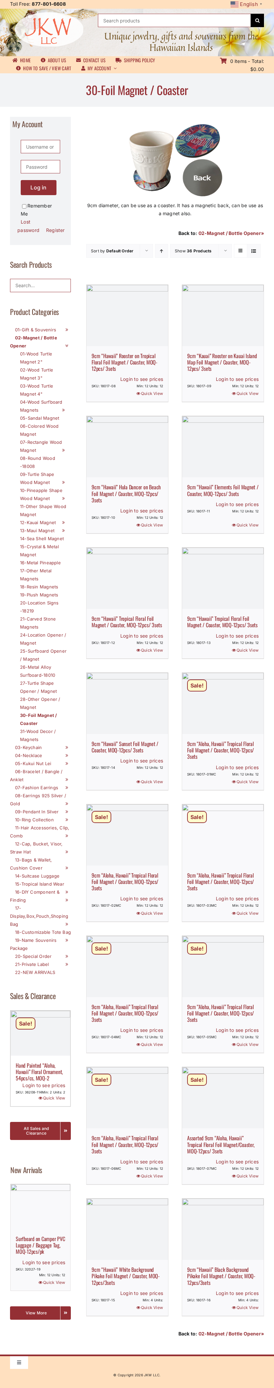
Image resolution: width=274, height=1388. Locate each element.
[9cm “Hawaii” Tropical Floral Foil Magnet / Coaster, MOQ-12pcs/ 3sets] (127, 578)
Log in (38, 187)
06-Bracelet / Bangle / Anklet (36, 775)
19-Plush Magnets (39, 594)
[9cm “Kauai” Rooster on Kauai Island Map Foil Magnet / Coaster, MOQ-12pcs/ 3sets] (223, 315)
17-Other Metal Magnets (35, 574)
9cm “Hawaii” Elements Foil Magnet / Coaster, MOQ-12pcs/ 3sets (223, 490)
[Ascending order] (161, 251)
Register (55, 230)
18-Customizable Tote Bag (43, 932)
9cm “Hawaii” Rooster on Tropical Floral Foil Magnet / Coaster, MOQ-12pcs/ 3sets (124, 362)
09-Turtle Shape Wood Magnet (37, 478)
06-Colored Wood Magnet (39, 430)
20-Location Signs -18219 (39, 607)
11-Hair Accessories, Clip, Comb (39, 831)
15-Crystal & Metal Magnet (39, 550)
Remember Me (36, 210)
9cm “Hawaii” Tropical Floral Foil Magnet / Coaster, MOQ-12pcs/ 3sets (127, 622)
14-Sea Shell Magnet (42, 538)
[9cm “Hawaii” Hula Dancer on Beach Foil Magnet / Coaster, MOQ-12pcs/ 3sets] (127, 446)
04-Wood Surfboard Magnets (41, 406)
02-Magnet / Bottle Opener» (231, 233)
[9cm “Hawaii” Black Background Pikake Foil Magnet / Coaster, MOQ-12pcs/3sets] (223, 1229)
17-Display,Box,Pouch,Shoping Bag (39, 916)
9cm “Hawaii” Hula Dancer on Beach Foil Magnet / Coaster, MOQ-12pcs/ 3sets (126, 493)
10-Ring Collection (34, 819)
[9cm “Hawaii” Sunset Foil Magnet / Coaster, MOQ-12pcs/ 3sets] (127, 703)
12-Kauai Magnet (38, 522)
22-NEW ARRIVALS (35, 972)
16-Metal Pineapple (40, 562)
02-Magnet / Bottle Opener (33, 341)
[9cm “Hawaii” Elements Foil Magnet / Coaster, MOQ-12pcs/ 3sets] (223, 446)
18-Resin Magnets (39, 586)
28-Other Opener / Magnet (40, 703)
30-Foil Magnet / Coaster (38, 719)
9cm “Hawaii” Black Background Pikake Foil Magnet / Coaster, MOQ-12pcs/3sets (221, 1275)
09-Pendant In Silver (36, 811)
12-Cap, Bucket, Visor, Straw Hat (36, 847)
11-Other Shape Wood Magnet (43, 510)
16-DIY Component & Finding (34, 896)
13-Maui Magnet (37, 530)
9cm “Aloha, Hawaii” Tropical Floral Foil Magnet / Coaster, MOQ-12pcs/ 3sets (220, 750)
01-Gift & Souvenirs (35, 329)
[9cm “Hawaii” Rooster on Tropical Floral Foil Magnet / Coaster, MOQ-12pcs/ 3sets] (127, 315)
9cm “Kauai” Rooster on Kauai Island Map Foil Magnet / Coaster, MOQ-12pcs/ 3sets (222, 362)
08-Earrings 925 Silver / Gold (38, 799)
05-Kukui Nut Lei (33, 763)
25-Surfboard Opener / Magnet (43, 655)
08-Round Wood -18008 (37, 462)
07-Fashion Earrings (36, 787)
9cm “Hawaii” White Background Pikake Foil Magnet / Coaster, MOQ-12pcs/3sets (126, 1275)
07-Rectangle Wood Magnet (41, 446)
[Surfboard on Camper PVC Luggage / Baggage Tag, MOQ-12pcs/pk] (40, 1206)
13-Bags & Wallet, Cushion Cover (31, 864)
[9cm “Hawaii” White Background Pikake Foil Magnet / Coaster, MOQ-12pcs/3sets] (127, 1229)
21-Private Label (32, 964)
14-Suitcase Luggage (37, 876)
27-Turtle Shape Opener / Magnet (38, 687)
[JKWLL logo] (49, 14)
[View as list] (253, 250)
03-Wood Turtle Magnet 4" (36, 390)
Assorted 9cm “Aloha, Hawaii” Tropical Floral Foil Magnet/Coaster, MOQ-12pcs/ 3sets (220, 1144)
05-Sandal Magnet (39, 418)
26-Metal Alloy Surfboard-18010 (37, 671)
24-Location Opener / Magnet (43, 639)
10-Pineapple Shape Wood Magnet (41, 494)
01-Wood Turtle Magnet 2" (36, 357)
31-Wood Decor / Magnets (38, 735)
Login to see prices (141, 379)
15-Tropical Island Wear (39, 884)
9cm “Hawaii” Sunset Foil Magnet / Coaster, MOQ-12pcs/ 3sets (125, 747)
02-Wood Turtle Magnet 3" (36, 374)
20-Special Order (33, 956)
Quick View (152, 393)
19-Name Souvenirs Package (33, 944)
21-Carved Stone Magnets (38, 623)
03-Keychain (28, 747)
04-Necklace (28, 755)
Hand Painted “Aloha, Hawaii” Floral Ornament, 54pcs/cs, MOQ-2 (39, 1071)
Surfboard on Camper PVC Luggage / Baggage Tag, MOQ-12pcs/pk (40, 1245)
